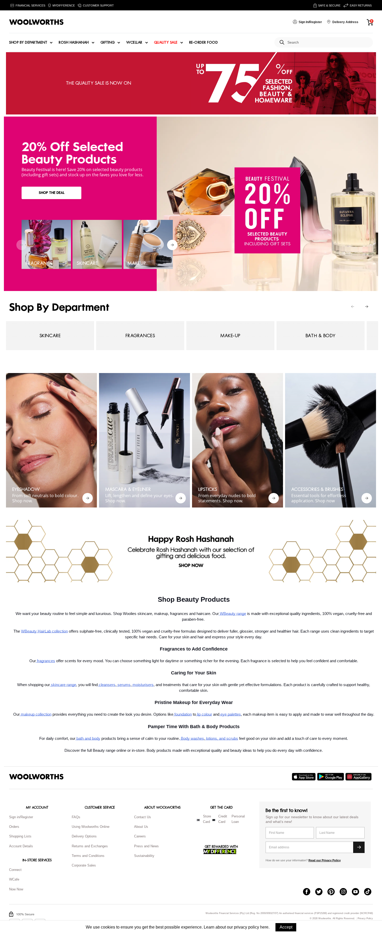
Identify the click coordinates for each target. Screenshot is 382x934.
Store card (207, 819)
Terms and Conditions (88, 856)
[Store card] (198, 820)
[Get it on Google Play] (331, 777)
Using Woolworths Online (90, 827)
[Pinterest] (333, 892)
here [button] (264, 927)
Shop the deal (51, 193)
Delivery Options (84, 836)
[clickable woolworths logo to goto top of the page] (36, 777)
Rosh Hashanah (74, 42)
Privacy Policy (365, 918)
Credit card (222, 819)
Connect (15, 870)
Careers (140, 836)
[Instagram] (346, 892)
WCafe (14, 879)
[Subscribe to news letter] (359, 847)
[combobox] (328, 42)
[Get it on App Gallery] (359, 777)
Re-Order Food (203, 42)
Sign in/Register (21, 817)
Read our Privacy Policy (324, 860)
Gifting (108, 42)
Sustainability (144, 856)
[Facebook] (309, 892)
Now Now (16, 889)
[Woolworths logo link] (36, 22)
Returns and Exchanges (90, 846)
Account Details (21, 846)
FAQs (76, 817)
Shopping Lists (20, 836)
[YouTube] (358, 892)
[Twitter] (321, 892)
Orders (14, 827)
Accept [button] (286, 927)
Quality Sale (165, 42)
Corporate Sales (84, 865)
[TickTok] (370, 892)
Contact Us (142, 817)
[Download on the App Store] (304, 777)
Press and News (146, 846)
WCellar (134, 42)
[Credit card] (213, 820)
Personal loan (238, 819)
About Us (141, 827)
